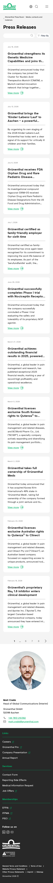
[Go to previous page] (7, 641)
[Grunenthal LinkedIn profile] (3, 832)
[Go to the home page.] (15, 6)
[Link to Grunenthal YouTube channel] (12, 832)
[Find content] (36, 6)
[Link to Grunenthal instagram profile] (7, 832)
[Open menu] (47, 7)
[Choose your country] (31, 6)
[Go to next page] (46, 641)
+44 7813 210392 (17, 718)
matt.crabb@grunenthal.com (23, 721)
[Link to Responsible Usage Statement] (11, 854)
